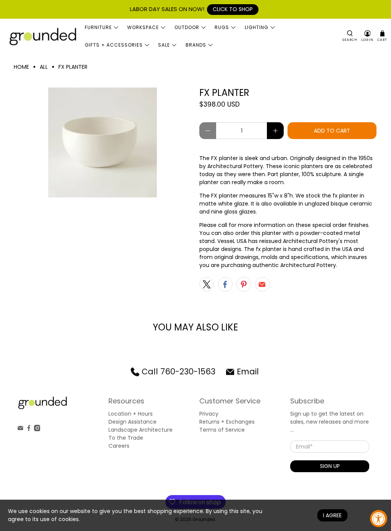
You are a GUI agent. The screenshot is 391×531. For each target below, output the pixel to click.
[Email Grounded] (20, 429)
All (44, 67)
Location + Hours (130, 414)
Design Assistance (132, 422)
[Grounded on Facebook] (29, 429)
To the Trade (125, 438)
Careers (118, 446)
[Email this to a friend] (262, 284)
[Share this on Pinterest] (243, 284)
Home (21, 67)
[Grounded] (42, 36)
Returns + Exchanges (227, 422)
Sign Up (330, 466)
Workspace (143, 27)
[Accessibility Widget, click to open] (378, 518)
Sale (164, 45)
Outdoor (186, 27)
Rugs (222, 27)
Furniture (98, 27)
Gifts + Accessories (114, 45)
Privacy (208, 414)
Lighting (256, 27)
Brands (196, 45)
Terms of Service (222, 430)
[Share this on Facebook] (225, 284)
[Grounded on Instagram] (37, 429)
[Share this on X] (206, 284)
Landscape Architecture (140, 430)
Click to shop (233, 9)
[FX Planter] (103, 142)
